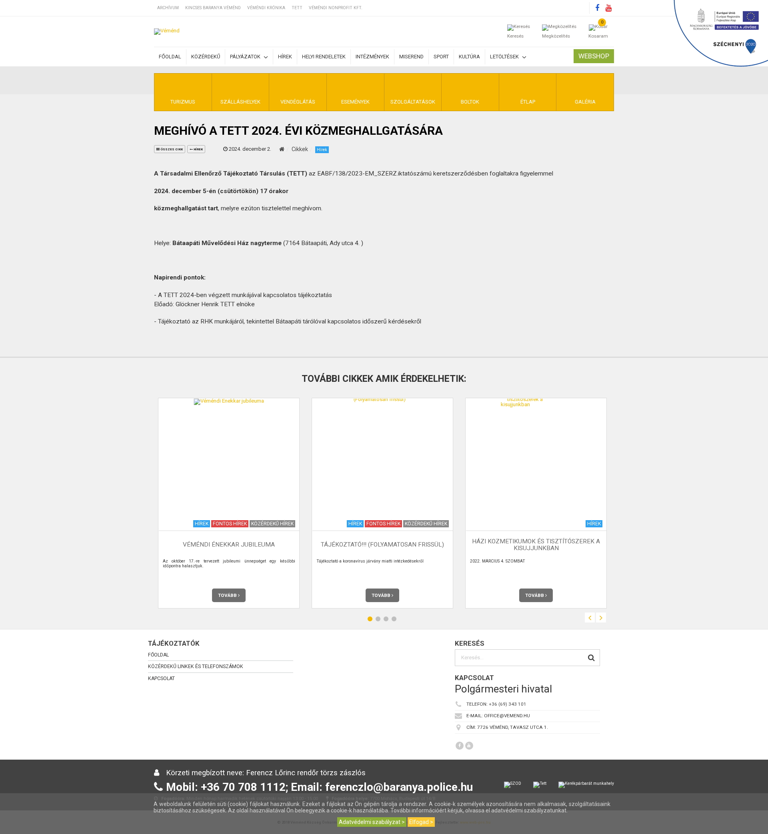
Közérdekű (205, 57)
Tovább (228, 595)
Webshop (593, 56)
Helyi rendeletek (324, 57)
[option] (229, 503)
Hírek (285, 57)
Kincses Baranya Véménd (213, 7)
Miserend (411, 57)
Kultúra (469, 57)
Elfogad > (421, 822)
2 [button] (378, 619)
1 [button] (370, 619)
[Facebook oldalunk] (597, 8)
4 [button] (394, 619)
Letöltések (505, 57)
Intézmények (372, 57)
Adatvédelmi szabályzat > (372, 822)
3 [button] (386, 619)
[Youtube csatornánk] (608, 8)
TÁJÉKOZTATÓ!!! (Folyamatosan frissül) (382, 544)
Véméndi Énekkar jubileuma (229, 544)
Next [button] (601, 618)
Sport (441, 57)
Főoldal (170, 57)
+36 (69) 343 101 (507, 704)
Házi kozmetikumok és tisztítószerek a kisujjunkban (536, 545)
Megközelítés (556, 36)
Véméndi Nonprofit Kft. (335, 7)
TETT (297, 7)
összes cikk (171, 149)
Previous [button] (590, 618)
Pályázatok (246, 57)
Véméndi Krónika (266, 7)
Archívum (168, 7)
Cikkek (300, 149)
